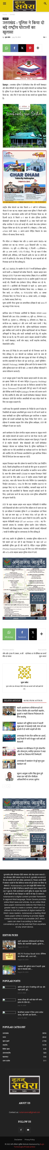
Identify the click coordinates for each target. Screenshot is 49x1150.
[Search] (45, 3)
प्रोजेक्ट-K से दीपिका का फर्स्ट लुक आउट (35, 654)
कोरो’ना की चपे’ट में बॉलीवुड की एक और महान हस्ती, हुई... (31, 989)
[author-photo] (24, 679)
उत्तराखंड (12, 14)
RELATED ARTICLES (12, 700)
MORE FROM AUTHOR (33, 700)
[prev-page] (4, 786)
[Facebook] (14, 48)
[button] (4, 3)
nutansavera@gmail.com (29, 1112)
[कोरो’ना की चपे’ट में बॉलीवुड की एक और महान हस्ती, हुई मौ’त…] (9, 989)
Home (5, 14)
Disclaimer (18, 1139)
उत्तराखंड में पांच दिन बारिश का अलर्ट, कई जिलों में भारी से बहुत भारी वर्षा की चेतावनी (31, 738)
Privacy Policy (30, 1139)
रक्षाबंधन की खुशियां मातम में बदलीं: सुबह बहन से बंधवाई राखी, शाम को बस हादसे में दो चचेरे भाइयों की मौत (31, 726)
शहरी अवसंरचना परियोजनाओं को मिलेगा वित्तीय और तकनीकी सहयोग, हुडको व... (31, 943)
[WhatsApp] (6, 48)
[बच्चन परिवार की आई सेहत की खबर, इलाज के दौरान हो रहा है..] (9, 1002)
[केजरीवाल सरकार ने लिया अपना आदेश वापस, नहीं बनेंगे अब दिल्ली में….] (9, 1015)
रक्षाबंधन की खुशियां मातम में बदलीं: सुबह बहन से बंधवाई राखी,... (31, 968)
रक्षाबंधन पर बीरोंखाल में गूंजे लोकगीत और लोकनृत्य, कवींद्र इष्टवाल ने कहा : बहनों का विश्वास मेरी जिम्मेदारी (31, 751)
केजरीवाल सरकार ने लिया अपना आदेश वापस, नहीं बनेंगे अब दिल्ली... (30, 1014)
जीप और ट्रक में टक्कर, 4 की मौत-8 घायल (13, 654)
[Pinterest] (30, 48)
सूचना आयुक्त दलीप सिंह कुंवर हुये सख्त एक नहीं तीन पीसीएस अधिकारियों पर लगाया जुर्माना (30, 776)
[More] (38, 48)
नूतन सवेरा (7, 37)
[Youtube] (28, 1130)
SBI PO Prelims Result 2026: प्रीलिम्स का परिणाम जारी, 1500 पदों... (32, 955)
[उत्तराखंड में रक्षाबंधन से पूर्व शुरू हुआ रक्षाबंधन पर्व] (9, 764)
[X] (22, 48)
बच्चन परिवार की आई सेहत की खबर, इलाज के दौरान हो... (30, 1001)
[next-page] (8, 786)
